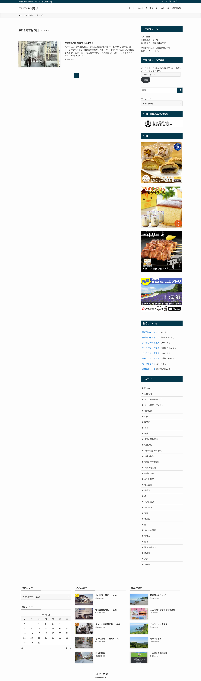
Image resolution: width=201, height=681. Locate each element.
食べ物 (147, 564)
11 (46, 628)
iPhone (147, 388)
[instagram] (170, 1)
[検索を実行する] (180, 90)
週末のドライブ (148, 363)
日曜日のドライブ (149, 332)
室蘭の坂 (148, 444)
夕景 (146, 427)
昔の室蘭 (148, 484)
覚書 (146, 541)
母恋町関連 (149, 501)
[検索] (181, 1)
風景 (146, 558)
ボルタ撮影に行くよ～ (154, 405)
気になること (150, 507)
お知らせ (148, 393)
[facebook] (163, 1)
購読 (146, 79)
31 (39, 643)
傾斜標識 (148, 410)
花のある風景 (150, 530)
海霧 (146, 513)
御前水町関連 (150, 467)
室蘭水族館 (149, 456)
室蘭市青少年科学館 (153, 450)
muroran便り (28, 8)
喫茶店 (147, 422)
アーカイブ (146, 99)
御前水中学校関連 (152, 461)
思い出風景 (149, 479)
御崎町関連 (149, 473)
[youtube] (173, 1)
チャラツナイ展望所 (150, 342)
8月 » (68, 648)
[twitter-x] (166, 1)
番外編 (147, 518)
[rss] (177, 1)
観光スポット (150, 547)
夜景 (146, 433)
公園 (146, 416)
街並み (147, 535)
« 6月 (23, 648)
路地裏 (147, 553)
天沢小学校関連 (151, 439)
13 (60, 628)
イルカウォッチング (153, 399)
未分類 (147, 490)
